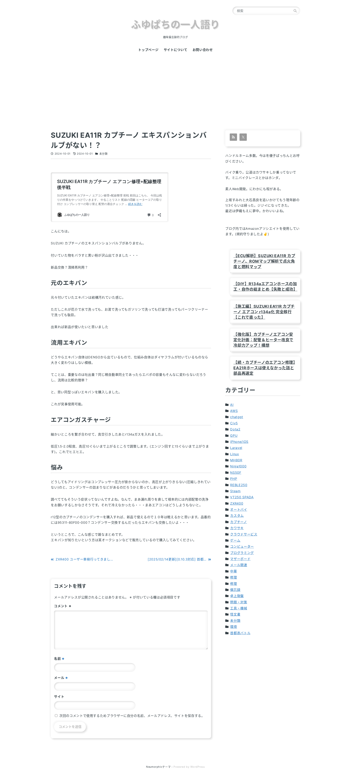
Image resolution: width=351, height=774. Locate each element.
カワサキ (237, 528)
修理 (233, 577)
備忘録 (235, 590)
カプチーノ (238, 522)
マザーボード (240, 559)
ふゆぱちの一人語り (175, 24)
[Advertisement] (175, 97)
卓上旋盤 (237, 596)
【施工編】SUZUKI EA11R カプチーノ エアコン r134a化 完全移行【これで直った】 (264, 312)
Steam (235, 491)
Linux (234, 454)
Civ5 (234, 423)
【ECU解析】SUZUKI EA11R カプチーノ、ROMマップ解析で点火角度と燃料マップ (264, 261)
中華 (233, 571)
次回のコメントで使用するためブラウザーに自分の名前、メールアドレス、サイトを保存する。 (132, 716)
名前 (59, 659)
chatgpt (236, 417)
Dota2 (235, 429)
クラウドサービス (243, 534)
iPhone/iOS (239, 442)
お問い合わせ (203, 50)
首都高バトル (240, 633)
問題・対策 (238, 602)
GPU (233, 436)
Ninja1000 (238, 466)
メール (61, 678)
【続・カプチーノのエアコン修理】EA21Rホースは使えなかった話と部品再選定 (264, 368)
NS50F (235, 472)
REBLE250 (238, 485)
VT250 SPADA (242, 497)
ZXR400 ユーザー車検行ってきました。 (86, 559)
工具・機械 (238, 608)
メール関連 (238, 565)
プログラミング (242, 553)
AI (231, 405)
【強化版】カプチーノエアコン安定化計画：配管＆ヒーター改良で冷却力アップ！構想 (263, 340)
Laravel (236, 448)
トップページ (148, 50)
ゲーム (235, 540)
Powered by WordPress (189, 766)
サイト (59, 697)
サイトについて (175, 50)
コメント (62, 606)
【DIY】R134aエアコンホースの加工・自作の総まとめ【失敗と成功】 (265, 286)
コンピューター (242, 546)
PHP (233, 479)
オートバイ (238, 509)
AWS (234, 411)
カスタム (237, 516)
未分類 (103, 153)
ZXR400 (236, 503)
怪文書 (235, 614)
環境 (233, 627)
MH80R (236, 460)
